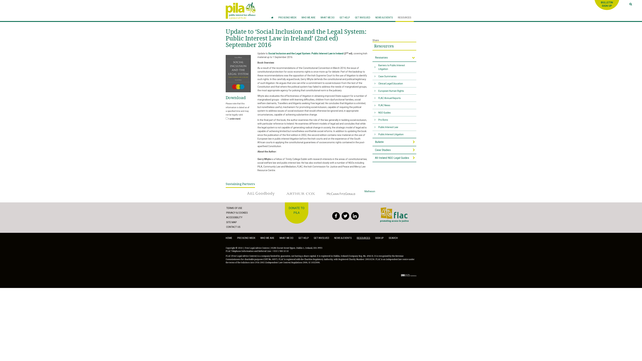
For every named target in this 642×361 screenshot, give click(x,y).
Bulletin (379, 142)
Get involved (321, 238)
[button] (308, 17)
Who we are (267, 238)
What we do (286, 238)
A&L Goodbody (252, 191)
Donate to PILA (296, 210)
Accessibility (234, 217)
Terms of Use (234, 208)
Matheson (369, 191)
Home (229, 238)
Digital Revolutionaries (408, 275)
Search (393, 238)
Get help (303, 238)
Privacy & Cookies (237, 212)
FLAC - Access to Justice (393, 209)
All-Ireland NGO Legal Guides (392, 157)
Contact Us (233, 227)
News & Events (343, 238)
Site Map (231, 222)
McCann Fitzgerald (334, 191)
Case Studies (383, 150)
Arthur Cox (290, 191)
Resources (384, 46)
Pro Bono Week (246, 238)
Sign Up (379, 238)
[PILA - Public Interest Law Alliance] (241, 11)
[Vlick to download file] (238, 73)
